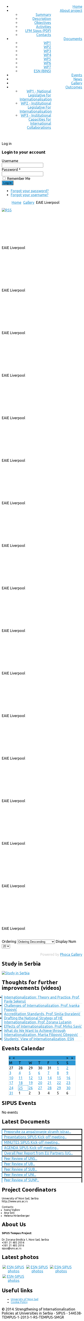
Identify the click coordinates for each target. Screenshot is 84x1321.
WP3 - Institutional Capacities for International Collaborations (36, 121)
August (37, 1058)
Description (41, 19)
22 (59, 1083)
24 (11, 1088)
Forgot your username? (29, 195)
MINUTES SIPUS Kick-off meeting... (32, 1142)
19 (31, 1083)
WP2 (47, 47)
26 (31, 1088)
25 (21, 1088)
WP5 (47, 59)
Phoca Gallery (71, 954)
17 (11, 1083)
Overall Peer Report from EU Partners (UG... (38, 1153)
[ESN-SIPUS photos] (13, 1271)
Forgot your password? (30, 191)
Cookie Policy (19, 1302)
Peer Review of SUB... (20, 1169)
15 (59, 1078)
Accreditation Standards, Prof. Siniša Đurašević (42, 1014)
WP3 (47, 51)
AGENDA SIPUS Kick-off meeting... (31, 1148)
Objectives (42, 23)
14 (49, 1078)
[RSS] (7, 210)
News (77, 79)
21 (49, 1083)
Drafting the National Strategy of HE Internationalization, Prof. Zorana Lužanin (37, 1020)
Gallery (76, 83)
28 (49, 1088)
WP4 (47, 55)
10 (11, 1078)
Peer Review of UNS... (20, 1158)
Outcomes (73, 87)
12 (31, 1078)
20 (40, 1083)
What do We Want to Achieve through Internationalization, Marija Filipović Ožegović (41, 1033)
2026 (48, 1058)
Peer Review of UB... (19, 1164)
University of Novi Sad (24, 1299)
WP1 (47, 43)
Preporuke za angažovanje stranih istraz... (37, 1132)
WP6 (47, 63)
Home (77, 6)
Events (76, 75)
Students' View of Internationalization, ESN (39, 1039)
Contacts (43, 35)
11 (21, 1078)
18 (21, 1083)
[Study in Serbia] (16, 973)
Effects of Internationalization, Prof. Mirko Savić (43, 1026)
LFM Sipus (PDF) (38, 31)
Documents (73, 39)
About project (71, 11)
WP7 (47, 67)
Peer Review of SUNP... (21, 1180)
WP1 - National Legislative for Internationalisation (36, 95)
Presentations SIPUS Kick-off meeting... (35, 1137)
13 (40, 1078)
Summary (43, 15)
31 (11, 1093)
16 (68, 1078)
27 (40, 1088)
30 (68, 1088)
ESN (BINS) (42, 71)
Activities (43, 27)
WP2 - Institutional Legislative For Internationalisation (36, 107)
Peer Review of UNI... (20, 1175)
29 (59, 1088)
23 (68, 1083)
